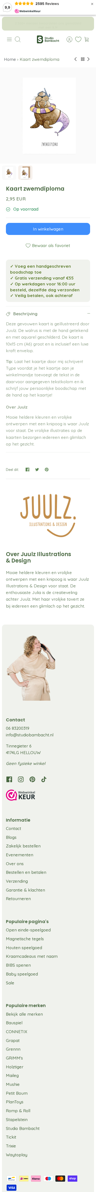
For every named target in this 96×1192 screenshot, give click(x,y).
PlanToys (14, 1101)
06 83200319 (17, 728)
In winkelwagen (48, 229)
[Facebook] (9, 779)
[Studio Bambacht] (48, 39)
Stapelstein (17, 1119)
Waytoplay (16, 1154)
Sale (10, 982)
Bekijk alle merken (24, 1014)
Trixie (11, 1145)
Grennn (13, 1049)
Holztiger (14, 1066)
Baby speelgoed (22, 974)
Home (10, 59)
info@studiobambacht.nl (29, 734)
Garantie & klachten (25, 890)
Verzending (17, 881)
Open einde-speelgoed (28, 929)
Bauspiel (14, 1022)
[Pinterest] (32, 779)
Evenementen (19, 854)
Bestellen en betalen (26, 872)
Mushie (13, 1084)
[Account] (67, 39)
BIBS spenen (18, 965)
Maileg (12, 1075)
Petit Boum (17, 1093)
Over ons (15, 863)
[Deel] (27, 469)
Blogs (11, 837)
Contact (13, 828)
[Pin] (46, 469)
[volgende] (87, 23)
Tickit (11, 1137)
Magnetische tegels (25, 938)
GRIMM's (14, 1057)
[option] (48, 115)
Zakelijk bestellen (23, 845)
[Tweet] (37, 469)
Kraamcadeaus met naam (32, 956)
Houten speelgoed (24, 947)
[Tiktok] (44, 779)
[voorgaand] (9, 23)
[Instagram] (21, 779)
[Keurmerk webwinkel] (48, 796)
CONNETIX (16, 1031)
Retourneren (18, 898)
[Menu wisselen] (9, 39)
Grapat (13, 1040)
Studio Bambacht (23, 1128)
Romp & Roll (18, 1110)
